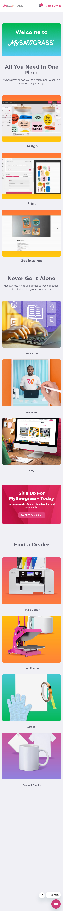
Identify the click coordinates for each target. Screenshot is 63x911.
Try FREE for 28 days (31, 515)
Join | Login (53, 5)
